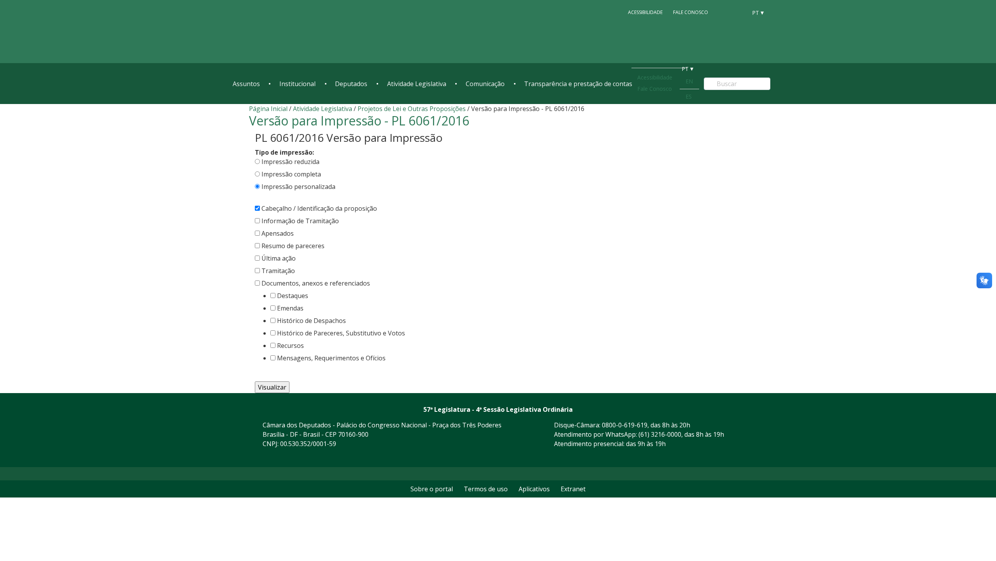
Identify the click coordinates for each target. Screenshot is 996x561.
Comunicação (485, 83)
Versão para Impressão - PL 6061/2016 (359, 120)
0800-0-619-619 (624, 425)
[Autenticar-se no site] (744, 457)
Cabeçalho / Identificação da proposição (319, 208)
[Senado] (738, 12)
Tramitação (278, 270)
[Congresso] (723, 12)
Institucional (297, 83)
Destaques (292, 295)
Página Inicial (268, 108)
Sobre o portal (431, 489)
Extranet (573, 489)
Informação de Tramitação (300, 221)
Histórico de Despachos (311, 320)
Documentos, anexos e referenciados (315, 283)
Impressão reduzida (290, 161)
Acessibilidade (645, 12)
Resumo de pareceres (292, 246)
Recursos (290, 345)
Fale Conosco (690, 12)
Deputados (351, 83)
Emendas (290, 308)
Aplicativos (534, 489)
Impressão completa (291, 174)
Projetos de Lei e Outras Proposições (412, 108)
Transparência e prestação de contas (578, 83)
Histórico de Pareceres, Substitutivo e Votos (341, 333)
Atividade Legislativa (416, 83)
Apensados (277, 233)
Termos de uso (486, 489)
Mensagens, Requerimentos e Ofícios (331, 358)
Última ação (278, 258)
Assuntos (246, 83)
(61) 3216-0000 (659, 434)
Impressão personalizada (298, 186)
